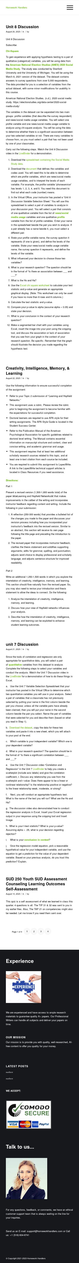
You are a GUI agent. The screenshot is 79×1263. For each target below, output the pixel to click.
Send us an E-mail (16, 1231)
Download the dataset (20, 727)
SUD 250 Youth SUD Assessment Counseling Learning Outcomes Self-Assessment (36, 884)
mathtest (9, 1072)
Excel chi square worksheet (34, 285)
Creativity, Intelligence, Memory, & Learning (38, 370)
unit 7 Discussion (22, 644)
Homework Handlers (16, 7)
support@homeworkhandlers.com (44, 1231)
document (31, 168)
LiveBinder (24, 153)
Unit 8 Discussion (22, 26)
